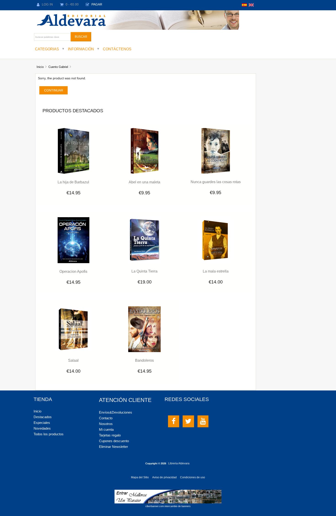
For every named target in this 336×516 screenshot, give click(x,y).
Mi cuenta (106, 429)
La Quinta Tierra (144, 271)
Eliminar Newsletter (113, 447)
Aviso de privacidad (164, 477)
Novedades (42, 428)
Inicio (40, 67)
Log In (47, 4)
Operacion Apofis (73, 271)
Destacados (43, 417)
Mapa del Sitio (140, 477)
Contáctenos (117, 49)
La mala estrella (216, 271)
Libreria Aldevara (178, 463)
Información (81, 49)
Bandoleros (144, 360)
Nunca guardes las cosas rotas (216, 182)
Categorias (47, 49)
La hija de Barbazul (73, 182)
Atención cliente (125, 400)
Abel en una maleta (144, 182)
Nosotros (106, 424)
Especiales (42, 423)
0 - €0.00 (72, 4)
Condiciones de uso (192, 477)
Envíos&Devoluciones (115, 412)
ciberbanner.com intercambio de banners (168, 506)
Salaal (73, 360)
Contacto (105, 418)
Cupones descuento (114, 441)
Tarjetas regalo (110, 435)
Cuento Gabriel (58, 67)
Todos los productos (49, 434)
